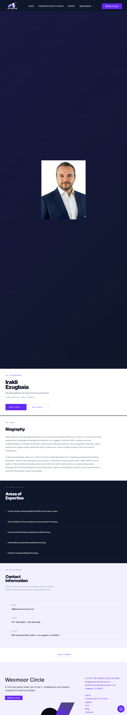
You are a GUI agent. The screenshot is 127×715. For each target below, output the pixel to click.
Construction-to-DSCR (51, 6)
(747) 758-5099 (95, 678)
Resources (85, 6)
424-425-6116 (34, 622)
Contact (89, 712)
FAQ (87, 705)
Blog (87, 708)
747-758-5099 (18, 622)
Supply (71, 6)
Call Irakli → (38, 407)
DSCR (31, 6)
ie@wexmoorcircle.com (22, 609)
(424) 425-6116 (112, 678)
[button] (92, 6)
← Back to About (63, 654)
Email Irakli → (16, 407)
